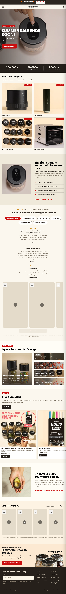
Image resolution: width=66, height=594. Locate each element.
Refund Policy (55, 577)
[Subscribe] (31, 577)
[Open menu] (2, 7)
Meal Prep (56, 218)
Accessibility (60, 590)
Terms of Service (22, 581)
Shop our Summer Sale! (12, 563)
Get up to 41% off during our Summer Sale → (49, 490)
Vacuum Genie (41, 577)
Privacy (46, 590)
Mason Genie (41, 574)
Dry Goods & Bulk (29, 218)
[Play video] (15, 305)
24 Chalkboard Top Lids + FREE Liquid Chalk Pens (16, 448)
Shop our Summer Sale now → (44, 200)
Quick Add (5, 456)
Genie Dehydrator (42, 580)
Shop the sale (9, 46)
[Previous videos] (22, 330)
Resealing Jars (25, 222)
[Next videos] (44, 330)
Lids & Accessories (42, 583)
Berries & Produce (12, 218)
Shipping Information (57, 583)
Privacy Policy (55, 580)
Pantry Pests (43, 218)
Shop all (6, 406)
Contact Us (54, 574)
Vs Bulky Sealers (40, 222)
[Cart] (63, 7)
